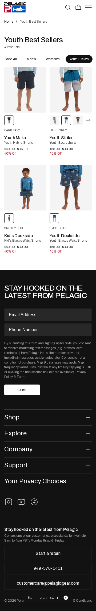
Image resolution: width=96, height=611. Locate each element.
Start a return (48, 553)
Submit (22, 390)
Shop (11, 417)
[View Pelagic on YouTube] (21, 502)
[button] (78, 7)
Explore (15, 433)
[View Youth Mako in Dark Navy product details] (25, 90)
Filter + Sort (47, 598)
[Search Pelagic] (68, 7)
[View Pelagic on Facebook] (34, 502)
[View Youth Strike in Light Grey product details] (71, 90)
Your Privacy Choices (35, 481)
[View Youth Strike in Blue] (54, 120)
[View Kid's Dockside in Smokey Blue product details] (25, 187)
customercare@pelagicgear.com (48, 583)
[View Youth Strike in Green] (78, 120)
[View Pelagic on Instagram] (8, 502)
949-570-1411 (48, 568)
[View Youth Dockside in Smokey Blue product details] (71, 187)
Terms (21, 376)
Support (16, 465)
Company (18, 449)
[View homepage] (15, 7)
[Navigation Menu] (88, 7)
